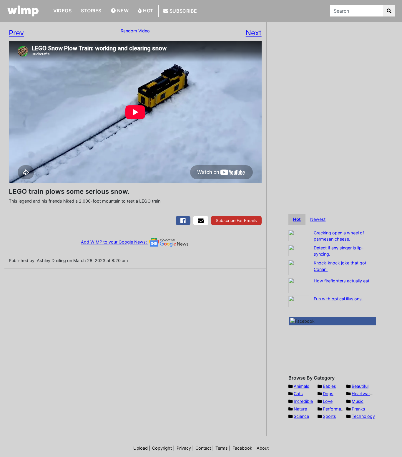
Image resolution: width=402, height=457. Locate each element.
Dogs (328, 393)
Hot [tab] (297, 219)
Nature (300, 408)
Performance (335, 408)
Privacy (184, 448)
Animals (301, 386)
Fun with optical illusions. (338, 298)
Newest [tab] (317, 219)
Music (357, 401)
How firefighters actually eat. (342, 280)
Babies (329, 386)
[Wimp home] (23, 11)
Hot (148, 11)
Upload (140, 448)
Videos (62, 11)
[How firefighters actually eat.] (298, 284)
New (122, 11)
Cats (298, 393)
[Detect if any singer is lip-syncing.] (298, 249)
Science (301, 416)
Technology (363, 416)
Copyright (162, 448)
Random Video (135, 30)
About (263, 448)
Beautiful (360, 386)
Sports (329, 416)
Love (328, 401)
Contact (203, 448)
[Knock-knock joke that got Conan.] (298, 266)
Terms (221, 448)
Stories (91, 11)
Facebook (242, 448)
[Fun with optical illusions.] (298, 300)
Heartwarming (366, 393)
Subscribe (182, 11)
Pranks (358, 408)
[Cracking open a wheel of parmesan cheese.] (298, 234)
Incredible (303, 401)
